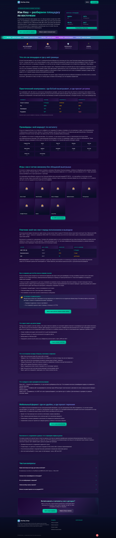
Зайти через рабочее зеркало (27, 32)
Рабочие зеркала (54, 524)
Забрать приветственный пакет (47, 32)
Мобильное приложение (56, 529)
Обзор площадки (54, 522)
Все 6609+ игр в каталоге (58, 217)
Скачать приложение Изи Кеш (58, 424)
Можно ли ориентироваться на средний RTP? (31, 489)
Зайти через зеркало (50, 510)
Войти (87, 2)
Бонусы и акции (54, 527)
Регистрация (94, 2)
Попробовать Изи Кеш (81, 28)
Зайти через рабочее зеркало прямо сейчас (58, 311)
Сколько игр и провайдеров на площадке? (30, 475)
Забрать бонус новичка (65, 510)
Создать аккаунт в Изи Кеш (58, 342)
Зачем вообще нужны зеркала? (27, 484)
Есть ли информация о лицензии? (28, 480)
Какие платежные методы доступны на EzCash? (32, 467)
